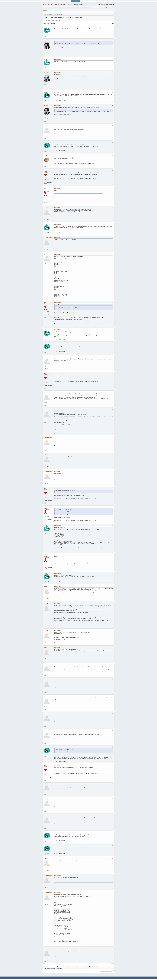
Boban (45, 26)
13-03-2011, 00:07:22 (57, 437)
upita (64, 315)
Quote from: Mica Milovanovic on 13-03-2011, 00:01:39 (65, 490)
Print (113, 23)
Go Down (44, 23)
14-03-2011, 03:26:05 (57, 783)
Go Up (44, 964)
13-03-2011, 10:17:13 (57, 586)
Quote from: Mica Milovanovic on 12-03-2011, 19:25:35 (65, 304)
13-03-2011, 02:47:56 (57, 573)
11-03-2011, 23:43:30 (57, 105)
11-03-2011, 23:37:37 (57, 92)
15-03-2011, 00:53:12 (57, 845)
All (54, 23)
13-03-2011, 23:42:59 (57, 765)
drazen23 (46, 207)
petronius (46, 254)
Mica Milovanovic (48, 125)
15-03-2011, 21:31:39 (57, 947)
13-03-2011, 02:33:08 (57, 554)
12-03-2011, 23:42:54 (57, 391)
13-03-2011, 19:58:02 (57, 678)
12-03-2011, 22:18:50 (57, 302)
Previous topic (106, 20)
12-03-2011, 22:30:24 (57, 329)
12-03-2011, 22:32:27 (57, 342)
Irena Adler (46, 40)
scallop (45, 155)
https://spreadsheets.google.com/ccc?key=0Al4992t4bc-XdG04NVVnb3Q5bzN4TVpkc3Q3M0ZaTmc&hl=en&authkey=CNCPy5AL (78, 192)
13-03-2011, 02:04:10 (57, 506)
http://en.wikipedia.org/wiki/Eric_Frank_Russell (71, 210)
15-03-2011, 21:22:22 (57, 875)
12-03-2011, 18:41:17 (57, 207)
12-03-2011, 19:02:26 (57, 224)
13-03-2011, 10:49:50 (57, 603)
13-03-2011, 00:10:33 (57, 454)
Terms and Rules (109, 977)
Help (105, 977)
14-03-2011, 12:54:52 (57, 831)
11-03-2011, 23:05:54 (57, 39)
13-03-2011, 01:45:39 (57, 488)
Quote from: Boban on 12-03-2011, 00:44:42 (63, 509)
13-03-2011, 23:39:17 (57, 746)
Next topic (112, 20)
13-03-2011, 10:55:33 (57, 630)
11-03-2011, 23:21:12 (57, 59)
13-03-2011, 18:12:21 (57, 647)
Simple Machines (49, 977)
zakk (45, 170)
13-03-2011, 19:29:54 (57, 664)
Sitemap (54, 977)
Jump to (98, 970)
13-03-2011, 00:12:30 (57, 471)
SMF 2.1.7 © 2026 (44, 977)
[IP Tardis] (44, 180)
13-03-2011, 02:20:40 (57, 525)
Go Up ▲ (113, 977)
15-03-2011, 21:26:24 (57, 892)
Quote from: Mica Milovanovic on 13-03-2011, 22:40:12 (65, 749)
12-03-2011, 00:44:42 (57, 141)
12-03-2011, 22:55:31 (57, 373)
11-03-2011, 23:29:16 (57, 72)
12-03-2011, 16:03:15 (57, 188)
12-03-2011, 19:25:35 (57, 237)
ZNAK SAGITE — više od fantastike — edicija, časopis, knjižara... (63, 4)
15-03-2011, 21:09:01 (57, 858)
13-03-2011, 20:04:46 (57, 695)
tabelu (75, 315)
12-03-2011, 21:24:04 (57, 254)
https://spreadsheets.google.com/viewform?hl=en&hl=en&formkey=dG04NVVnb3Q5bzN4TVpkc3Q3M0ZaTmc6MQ (76, 174)
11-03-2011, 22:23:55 (57, 26)
